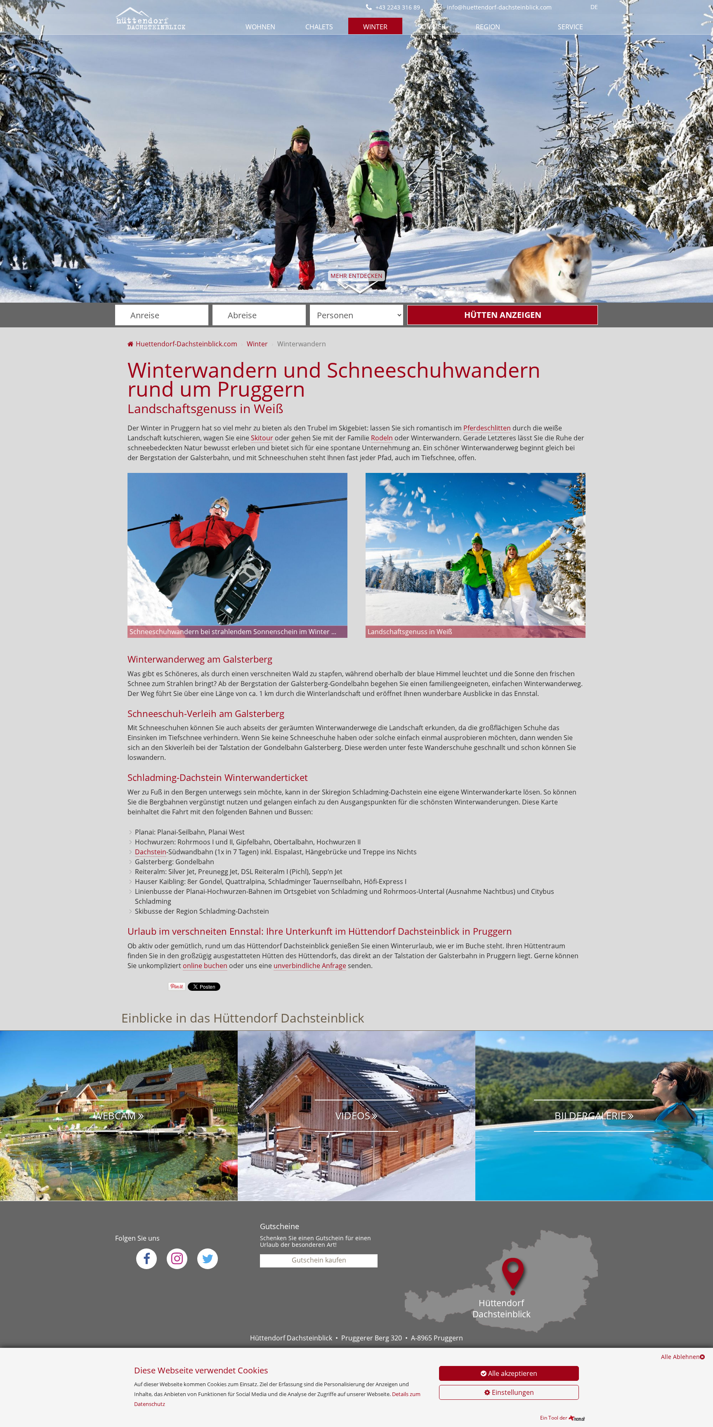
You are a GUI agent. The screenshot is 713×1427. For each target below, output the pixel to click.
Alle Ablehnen (680, 1357)
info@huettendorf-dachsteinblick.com (498, 7)
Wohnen (260, 26)
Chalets (319, 26)
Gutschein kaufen (319, 1260)
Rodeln (382, 437)
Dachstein (150, 851)
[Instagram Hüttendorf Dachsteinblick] (177, 1258)
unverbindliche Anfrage (310, 965)
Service (570, 26)
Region (488, 26)
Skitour (262, 437)
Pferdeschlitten (487, 428)
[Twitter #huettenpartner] (207, 1258)
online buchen (205, 965)
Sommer (432, 26)
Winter (375, 26)
